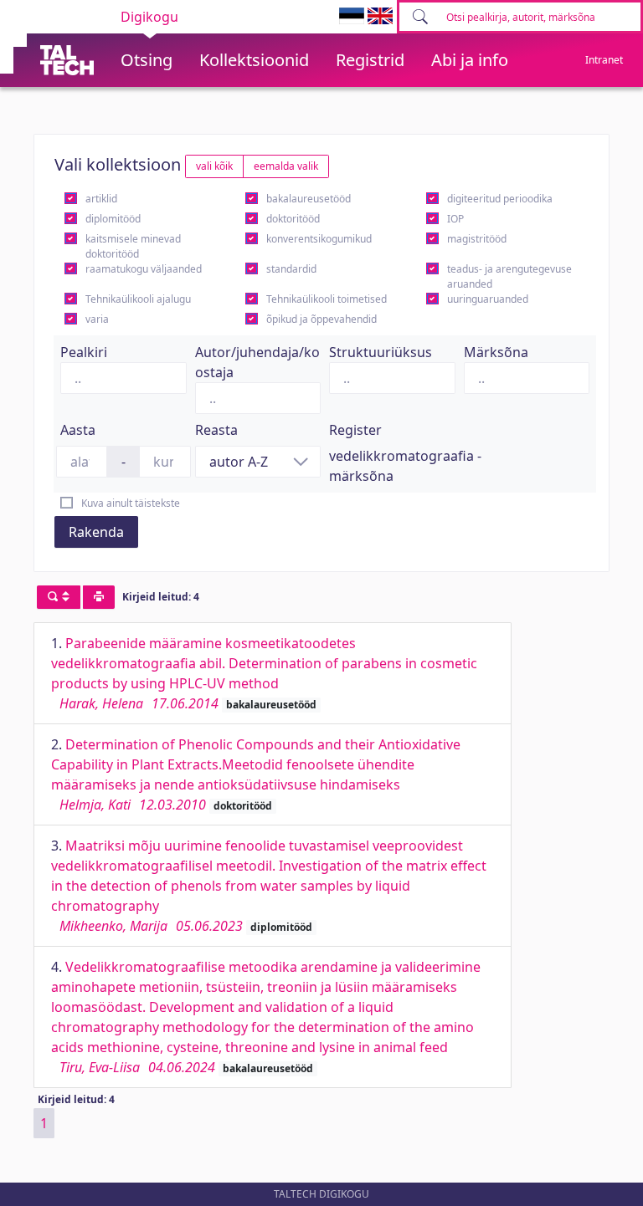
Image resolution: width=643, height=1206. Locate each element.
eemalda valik (286, 166)
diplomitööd (113, 219)
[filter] (58, 597)
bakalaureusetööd (308, 199)
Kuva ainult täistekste (130, 503)
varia (97, 319)
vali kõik (214, 166)
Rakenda (96, 532)
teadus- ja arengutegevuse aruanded (509, 276)
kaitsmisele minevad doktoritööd (133, 246)
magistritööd (477, 239)
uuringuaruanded (487, 299)
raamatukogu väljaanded (143, 269)
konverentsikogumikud (319, 239)
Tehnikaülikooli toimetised (326, 299)
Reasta (216, 430)
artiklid (101, 199)
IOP (455, 219)
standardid (291, 269)
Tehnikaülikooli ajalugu (138, 299)
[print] (99, 597)
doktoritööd (293, 219)
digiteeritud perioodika (500, 199)
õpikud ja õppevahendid (321, 319)
